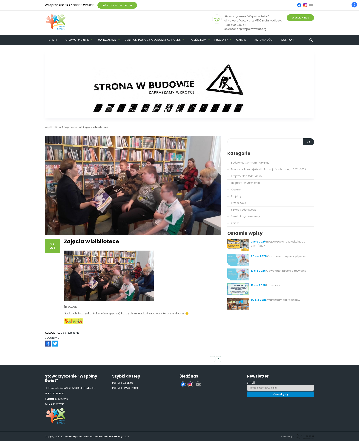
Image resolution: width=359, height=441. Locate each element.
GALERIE (241, 40)
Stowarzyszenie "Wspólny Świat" (246, 16)
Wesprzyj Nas (300, 17)
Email (251, 383)
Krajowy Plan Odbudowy (246, 176)
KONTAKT (287, 40)
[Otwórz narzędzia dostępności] (354, 4)
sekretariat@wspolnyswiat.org (245, 29)
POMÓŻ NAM (198, 40)
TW (53, 341)
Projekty (236, 196)
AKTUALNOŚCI (263, 40)
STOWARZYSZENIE (77, 40)
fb (301, 3)
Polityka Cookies (122, 383)
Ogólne (236, 189)
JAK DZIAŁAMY (106, 40)
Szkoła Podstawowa (244, 210)
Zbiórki (235, 223)
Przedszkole (238, 203)
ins (307, 3)
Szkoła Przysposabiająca (247, 216)
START (53, 40)
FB (46, 341)
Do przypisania (72, 127)
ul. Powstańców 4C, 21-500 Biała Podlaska (253, 20)
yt (313, 3)
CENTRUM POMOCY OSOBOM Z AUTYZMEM (153, 40)
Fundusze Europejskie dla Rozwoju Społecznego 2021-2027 (268, 169)
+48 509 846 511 (235, 25)
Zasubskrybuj (280, 394)
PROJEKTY (221, 40)
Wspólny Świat (53, 127)
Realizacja (287, 436)
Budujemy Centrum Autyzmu (250, 162)
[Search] (308, 141)
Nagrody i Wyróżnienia (245, 183)
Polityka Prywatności (125, 388)
